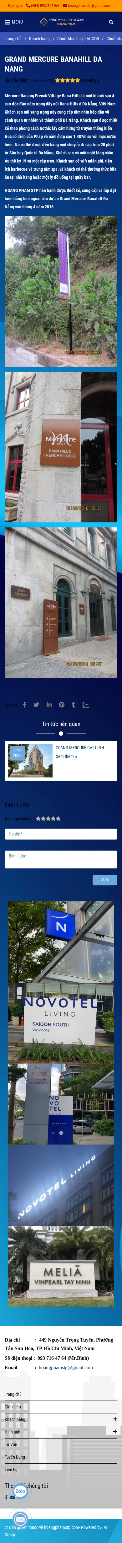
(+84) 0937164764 (45, 5)
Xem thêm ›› (66, 756)
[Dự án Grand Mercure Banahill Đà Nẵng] (24, 705)
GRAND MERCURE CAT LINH (80, 747)
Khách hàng (39, 38)
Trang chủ (13, 38)
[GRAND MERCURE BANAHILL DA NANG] (61, 22)
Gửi (105, 880)
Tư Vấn (11, 1444)
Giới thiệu (13, 1407)
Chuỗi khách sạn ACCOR (78, 38)
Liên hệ (11, 1469)
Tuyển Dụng (15, 1457)
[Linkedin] (49, 705)
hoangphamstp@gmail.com (89, 5)
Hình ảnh (12, 1432)
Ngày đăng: (19, 80)
